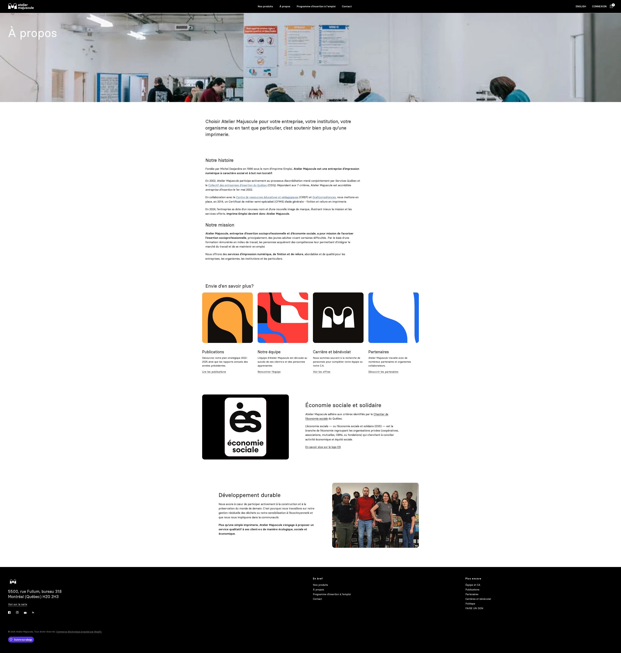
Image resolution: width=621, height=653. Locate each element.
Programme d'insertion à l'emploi (316, 6)
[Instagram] (19, 612)
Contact (347, 6)
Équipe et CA (472, 584)
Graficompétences (324, 197)
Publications (472, 589)
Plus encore (473, 578)
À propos (284, 6)
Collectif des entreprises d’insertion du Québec (237, 185)
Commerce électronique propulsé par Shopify (79, 631)
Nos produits (265, 6)
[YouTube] (27, 612)
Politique (470, 603)
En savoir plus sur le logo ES (323, 447)
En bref (318, 578)
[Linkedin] (35, 612)
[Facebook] (11, 612)
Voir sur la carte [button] (17, 604)
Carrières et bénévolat (478, 598)
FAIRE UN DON (474, 608)
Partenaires (471, 594)
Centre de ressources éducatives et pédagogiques (267, 197)
